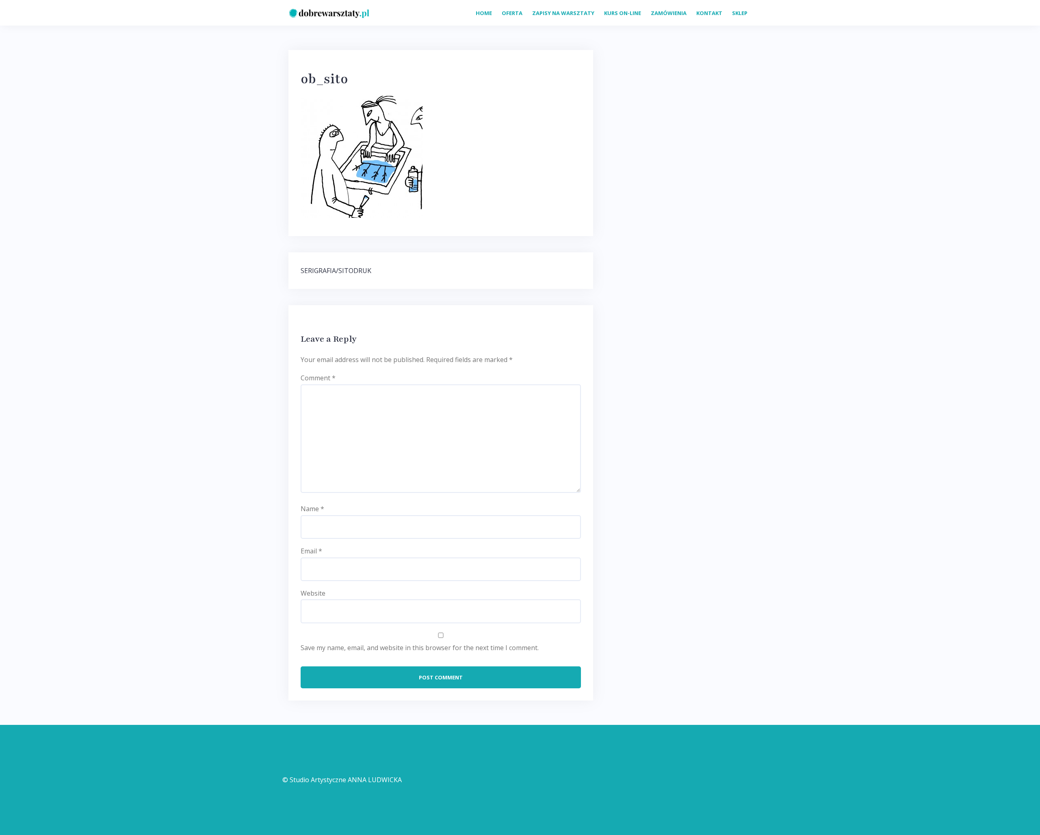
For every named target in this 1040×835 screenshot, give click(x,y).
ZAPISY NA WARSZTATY (563, 13)
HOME (484, 13)
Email (311, 551)
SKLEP (740, 13)
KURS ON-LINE (622, 13)
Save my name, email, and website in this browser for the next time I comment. (420, 647)
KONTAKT (709, 13)
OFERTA (512, 13)
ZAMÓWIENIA (669, 13)
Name (312, 508)
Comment (318, 377)
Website (313, 593)
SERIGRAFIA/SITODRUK (336, 270)
